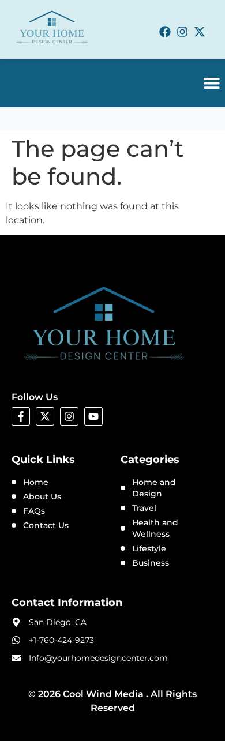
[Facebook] (165, 31)
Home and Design (154, 488)
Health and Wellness (155, 528)
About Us (42, 496)
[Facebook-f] (21, 416)
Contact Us (46, 525)
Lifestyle (149, 548)
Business (150, 563)
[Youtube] (93, 416)
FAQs (34, 511)
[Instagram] (182, 31)
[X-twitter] (199, 31)
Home (35, 482)
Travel (144, 508)
